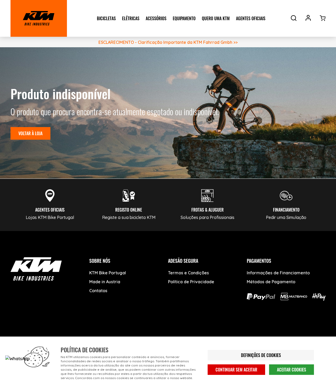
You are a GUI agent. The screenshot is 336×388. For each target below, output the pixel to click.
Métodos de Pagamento (271, 281)
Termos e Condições (188, 272)
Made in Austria (104, 281)
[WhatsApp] (77, 335)
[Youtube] (37, 335)
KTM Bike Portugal (107, 272)
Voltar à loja (30, 133)
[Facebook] (17, 335)
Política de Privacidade (191, 281)
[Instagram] (57, 335)
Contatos (98, 290)
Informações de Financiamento (278, 272)
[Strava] (96, 335)
